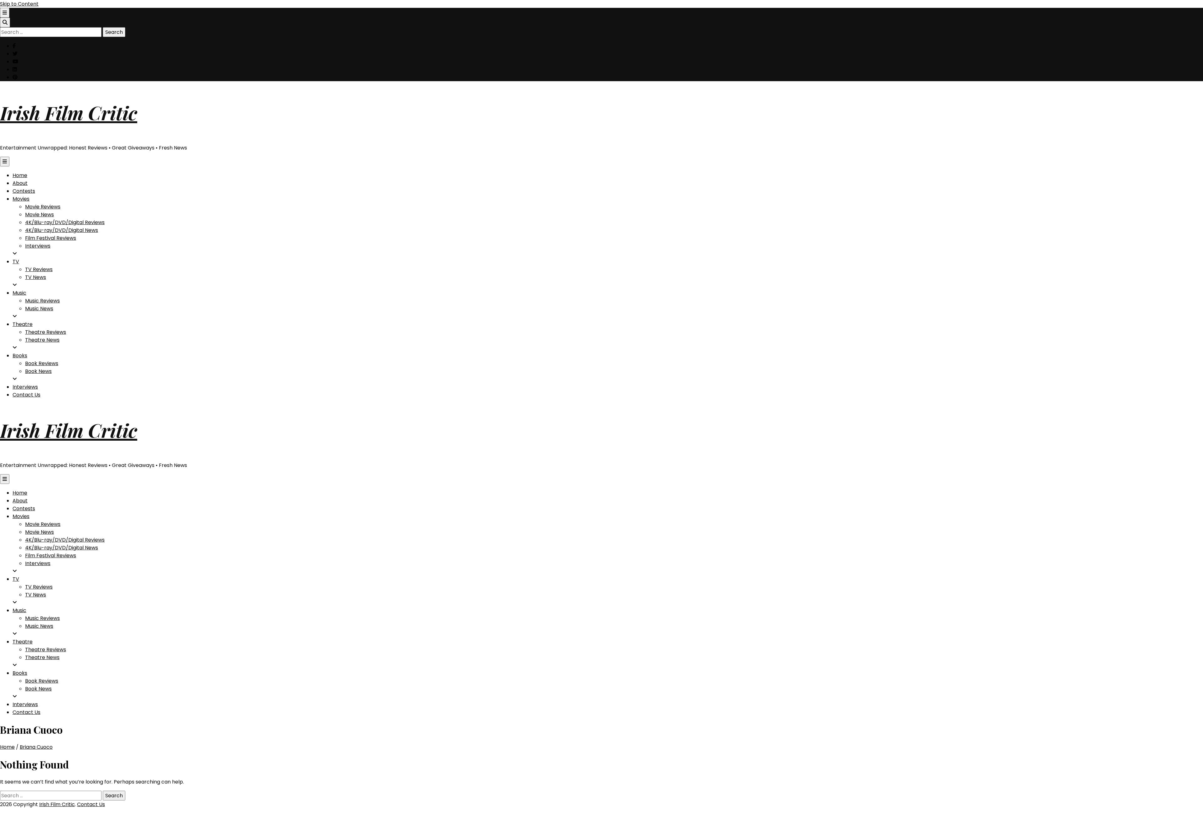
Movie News (39, 214)
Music (19, 292)
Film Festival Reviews (50, 238)
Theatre (23, 324)
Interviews (37, 245)
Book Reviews (41, 363)
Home (20, 175)
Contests (24, 191)
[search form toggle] (5, 22)
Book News (38, 371)
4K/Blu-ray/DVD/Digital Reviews (65, 222)
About (20, 183)
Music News (39, 308)
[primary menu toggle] (4, 161)
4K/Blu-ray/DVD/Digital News (61, 230)
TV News (35, 277)
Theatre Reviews (45, 332)
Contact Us (26, 394)
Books (20, 355)
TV (16, 261)
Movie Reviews (42, 206)
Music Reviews (42, 300)
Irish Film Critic (68, 112)
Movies (21, 198)
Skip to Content (19, 4)
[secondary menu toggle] (4, 13)
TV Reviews (39, 269)
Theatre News (42, 339)
